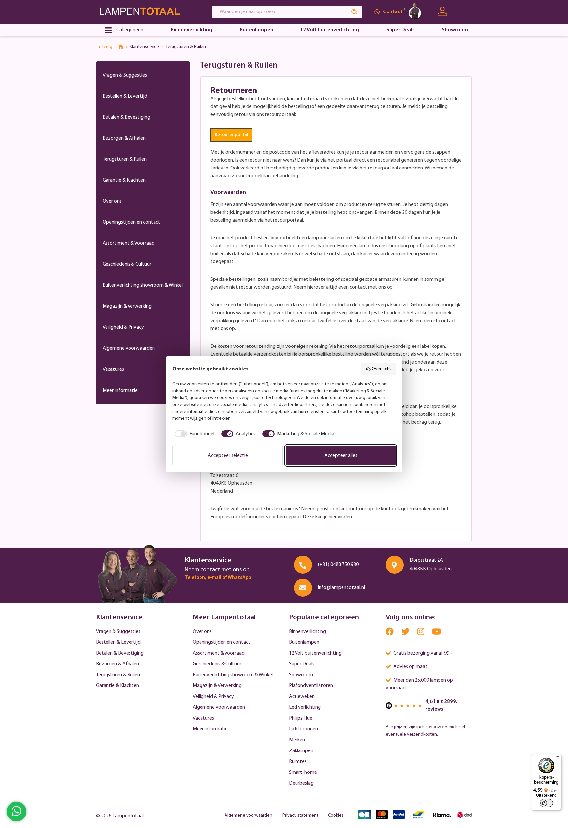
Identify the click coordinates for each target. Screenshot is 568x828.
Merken (297, 740)
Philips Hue (300, 718)
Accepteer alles (340, 455)
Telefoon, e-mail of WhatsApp (218, 577)
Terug (107, 46)
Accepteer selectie (228, 455)
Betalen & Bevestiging (126, 117)
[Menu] (557, 758)
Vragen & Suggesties (125, 75)
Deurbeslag (301, 783)
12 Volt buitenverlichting (315, 653)
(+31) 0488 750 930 (338, 564)
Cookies (335, 815)
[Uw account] (442, 11)
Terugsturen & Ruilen (125, 159)
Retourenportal (231, 134)
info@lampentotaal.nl (341, 587)
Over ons (112, 201)
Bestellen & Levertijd (125, 96)
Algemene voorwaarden (129, 348)
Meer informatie (120, 390)
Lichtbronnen (303, 729)
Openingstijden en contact (131, 222)
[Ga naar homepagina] (148, 11)
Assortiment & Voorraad (128, 243)
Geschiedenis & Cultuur (127, 264)
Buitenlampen (304, 642)
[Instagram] (421, 633)
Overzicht (381, 369)
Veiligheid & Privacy (123, 327)
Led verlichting (305, 707)
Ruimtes (298, 761)
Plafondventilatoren (311, 685)
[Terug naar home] (123, 47)
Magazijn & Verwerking (127, 306)
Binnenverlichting (307, 631)
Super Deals (301, 664)
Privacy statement (300, 815)
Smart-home (303, 772)
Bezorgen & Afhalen (124, 138)
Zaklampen (301, 750)
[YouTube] (436, 633)
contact (339, 509)
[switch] (546, 803)
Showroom (301, 675)
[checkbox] (193, 434)
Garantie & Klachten (124, 180)
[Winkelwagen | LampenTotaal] (464, 12)
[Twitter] (406, 633)
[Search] (354, 12)
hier (333, 517)
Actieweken (302, 696)
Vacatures (113, 369)
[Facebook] (390, 633)
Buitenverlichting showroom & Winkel (143, 285)
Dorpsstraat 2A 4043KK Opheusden (431, 564)
